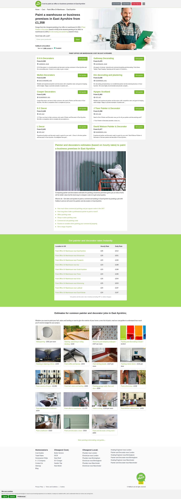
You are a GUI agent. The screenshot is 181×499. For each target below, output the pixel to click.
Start (78, 39)
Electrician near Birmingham (91, 460)
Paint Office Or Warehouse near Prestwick (69, 260)
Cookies (62, 486)
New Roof (57, 458)
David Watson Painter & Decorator (110, 126)
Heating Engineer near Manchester (122, 460)
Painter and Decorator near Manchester (124, 463)
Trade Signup (136, 3)
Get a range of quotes (64, 226)
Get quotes (82, 58)
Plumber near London (89, 453)
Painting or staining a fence (45, 364)
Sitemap (38, 466)
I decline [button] (12, 496)
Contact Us (39, 463)
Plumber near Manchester (91, 463)
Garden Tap (58, 463)
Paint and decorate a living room (103, 430)
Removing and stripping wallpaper (104, 341)
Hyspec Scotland (102, 91)
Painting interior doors (128, 364)
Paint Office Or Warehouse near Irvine (68, 278)
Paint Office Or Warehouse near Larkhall (68, 288)
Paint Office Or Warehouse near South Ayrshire (71, 269)
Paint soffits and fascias (72, 364)
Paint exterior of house (43, 386)
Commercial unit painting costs (67, 220)
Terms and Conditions (52, 486)
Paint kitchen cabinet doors (130, 408)
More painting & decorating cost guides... (91, 440)
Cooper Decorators (46, 91)
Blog (36, 468)
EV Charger (58, 460)
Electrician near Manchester (91, 466)
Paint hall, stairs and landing (73, 386)
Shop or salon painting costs (66, 217)
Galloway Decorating (104, 58)
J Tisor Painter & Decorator (107, 108)
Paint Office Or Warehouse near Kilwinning (69, 283)
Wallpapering (40, 341)
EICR (56, 455)
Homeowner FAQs (41, 458)
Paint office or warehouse (72, 408)
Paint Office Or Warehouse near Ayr (67, 265)
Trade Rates (126, 3)
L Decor (41, 126)
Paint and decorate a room (73, 430)
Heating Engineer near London (121, 450)
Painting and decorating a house (132, 341)
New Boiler (58, 466)
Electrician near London (90, 455)
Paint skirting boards (99, 364)
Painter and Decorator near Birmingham (124, 457)
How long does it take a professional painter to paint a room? (77, 211)
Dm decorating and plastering (59, 32)
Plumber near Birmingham (91, 458)
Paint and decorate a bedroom (46, 408)
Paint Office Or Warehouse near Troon (68, 274)
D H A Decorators (45, 58)
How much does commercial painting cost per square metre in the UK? (80, 208)
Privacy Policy (39, 486)
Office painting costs (64, 214)
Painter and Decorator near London (122, 452)
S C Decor (42, 108)
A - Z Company (40, 460)
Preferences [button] (21, 496)
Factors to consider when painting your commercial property (77, 223)
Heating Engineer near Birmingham (122, 455)
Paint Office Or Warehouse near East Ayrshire (70, 251)
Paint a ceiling (97, 408)
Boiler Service (59, 453)
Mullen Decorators (46, 75)
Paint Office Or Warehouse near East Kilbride (70, 292)
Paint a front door (126, 386)
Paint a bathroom (42, 430)
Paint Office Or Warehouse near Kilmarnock (69, 255)
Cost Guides (116, 3)
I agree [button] (5, 496)
